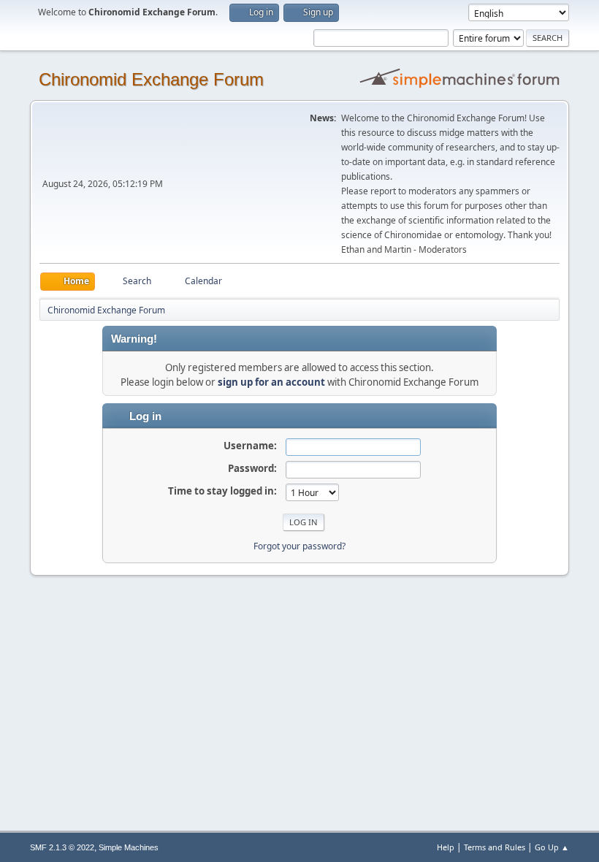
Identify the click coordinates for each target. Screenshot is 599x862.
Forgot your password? (299, 546)
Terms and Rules (494, 847)
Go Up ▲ (552, 847)
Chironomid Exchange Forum (151, 79)
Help (445, 847)
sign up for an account (271, 382)
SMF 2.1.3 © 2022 (62, 847)
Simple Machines (129, 847)
